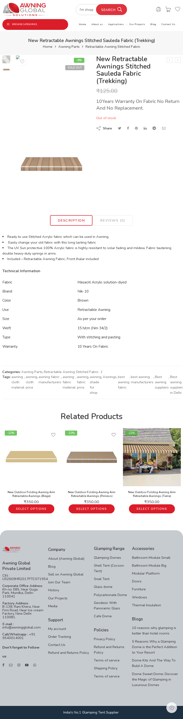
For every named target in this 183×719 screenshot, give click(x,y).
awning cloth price (31, 382)
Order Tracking (59, 636)
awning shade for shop (95, 384)
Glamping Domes (107, 557)
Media (52, 606)
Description (71, 220)
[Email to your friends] (164, 128)
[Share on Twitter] (119, 128)
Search (108, 10)
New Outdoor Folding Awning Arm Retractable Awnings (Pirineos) (91, 494)
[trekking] (51, 164)
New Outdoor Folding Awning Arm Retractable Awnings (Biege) (31, 494)
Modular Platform (146, 573)
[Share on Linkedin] (145, 128)
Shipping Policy (105, 668)
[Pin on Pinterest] (136, 128)
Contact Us (168, 24)
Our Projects (137, 24)
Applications (116, 24)
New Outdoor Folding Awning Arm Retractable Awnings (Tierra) (152, 494)
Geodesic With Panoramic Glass (107, 605)
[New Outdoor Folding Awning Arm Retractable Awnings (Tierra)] (152, 457)
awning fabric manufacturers (50, 379)
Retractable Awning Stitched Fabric (113, 46)
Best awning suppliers (162, 382)
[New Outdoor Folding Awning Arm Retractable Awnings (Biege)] (31, 457)
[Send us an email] (11, 665)
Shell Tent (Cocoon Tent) (109, 568)
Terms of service (107, 660)
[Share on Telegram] (154, 128)
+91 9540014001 (19, 636)
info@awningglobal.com (21, 627)
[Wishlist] (22, 61)
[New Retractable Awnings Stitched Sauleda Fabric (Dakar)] (170, 60)
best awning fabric (123, 382)
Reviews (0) (112, 220)
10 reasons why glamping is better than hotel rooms (154, 630)
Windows (139, 597)
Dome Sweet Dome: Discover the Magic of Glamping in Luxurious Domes (155, 679)
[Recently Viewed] (171, 707)
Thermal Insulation (146, 605)
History (53, 590)
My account (57, 628)
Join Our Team (59, 582)
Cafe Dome (103, 616)
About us (97, 24)
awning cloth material (17, 382)
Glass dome (103, 586)
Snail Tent (101, 578)
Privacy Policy (104, 639)
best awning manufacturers (142, 379)
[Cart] (168, 9)
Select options (31, 509)
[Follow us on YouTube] (27, 665)
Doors (137, 581)
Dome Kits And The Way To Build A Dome (154, 663)
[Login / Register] (159, 9)
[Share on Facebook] (128, 128)
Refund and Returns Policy (68, 652)
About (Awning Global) (66, 558)
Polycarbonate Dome (110, 594)
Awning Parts (69, 46)
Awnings (110, 376)
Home (82, 24)
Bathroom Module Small (151, 557)
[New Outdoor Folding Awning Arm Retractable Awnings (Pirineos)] (92, 457)
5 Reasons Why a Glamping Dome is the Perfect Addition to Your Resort (154, 647)
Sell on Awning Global (65, 574)
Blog (153, 24)
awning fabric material (69, 382)
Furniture (139, 589)
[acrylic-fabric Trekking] (6, 59)
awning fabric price (82, 382)
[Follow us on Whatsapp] (34, 665)
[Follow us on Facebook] (3, 665)
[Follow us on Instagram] (18, 665)
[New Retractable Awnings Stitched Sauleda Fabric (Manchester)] (178, 60)
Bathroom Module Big (149, 565)
